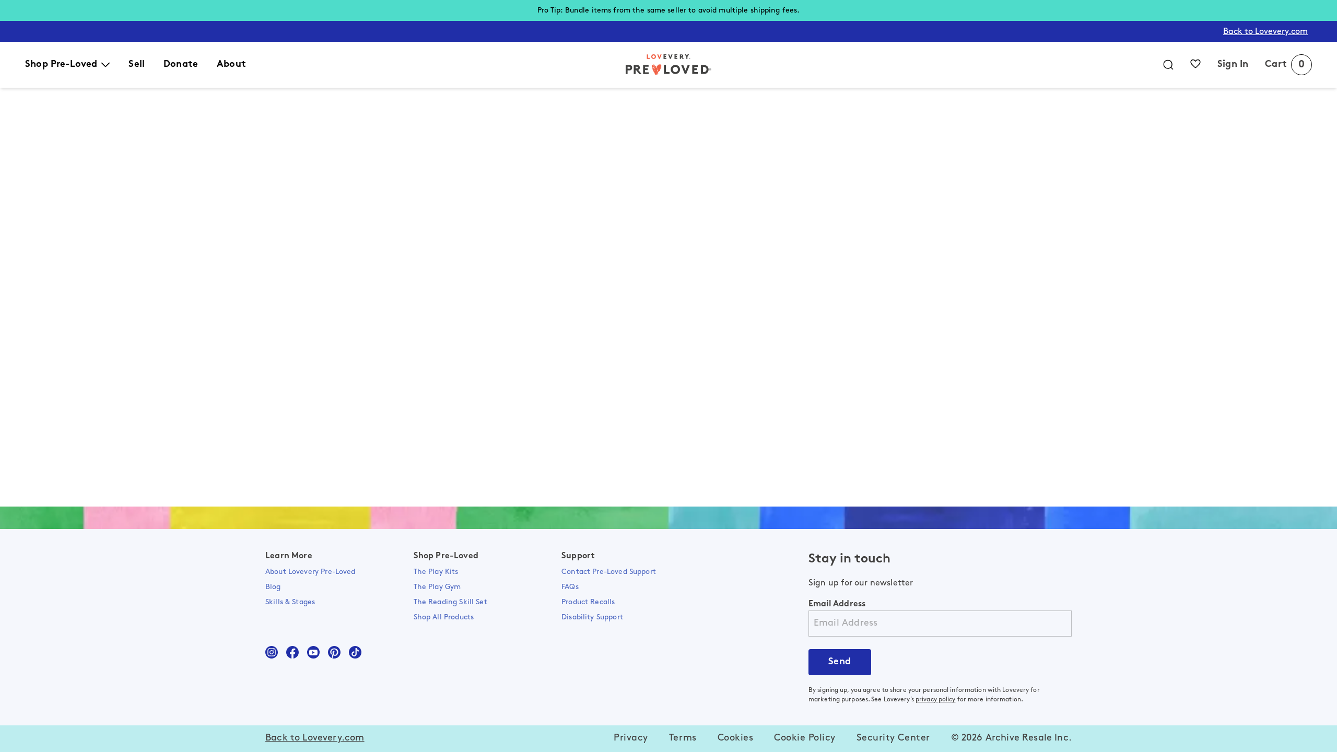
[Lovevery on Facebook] (292, 652)
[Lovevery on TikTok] (355, 652)
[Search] (1168, 65)
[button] (631, 739)
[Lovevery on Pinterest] (334, 652)
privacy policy (936, 700)
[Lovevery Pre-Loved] (668, 64)
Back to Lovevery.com (1265, 32)
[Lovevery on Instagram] (271, 652)
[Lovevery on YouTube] (313, 652)
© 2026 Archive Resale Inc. (1011, 738)
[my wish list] (1195, 63)
